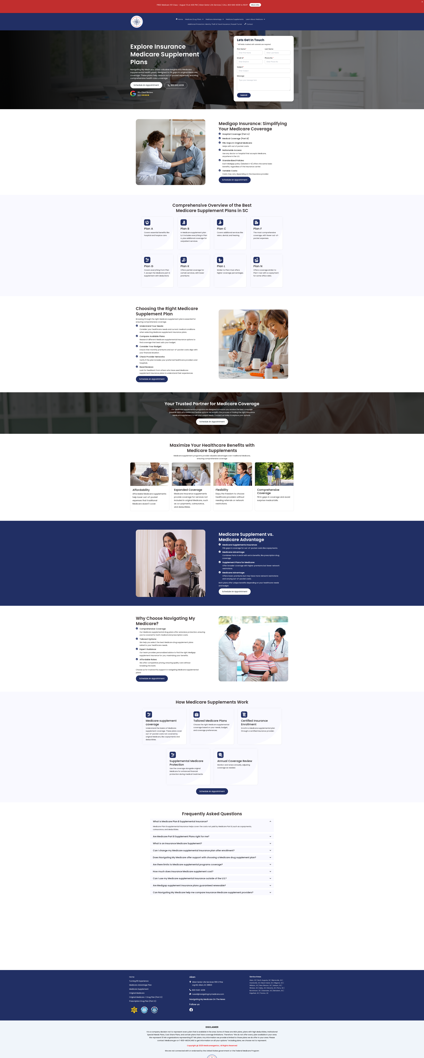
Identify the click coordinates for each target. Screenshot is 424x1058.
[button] (194, 19)
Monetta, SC (271, 988)
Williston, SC (254, 985)
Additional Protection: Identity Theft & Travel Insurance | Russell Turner (215, 24)
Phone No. (269, 58)
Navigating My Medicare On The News (207, 999)
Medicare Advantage (213, 19)
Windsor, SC (254, 988)
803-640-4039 (234, 5)
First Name (241, 49)
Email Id (240, 58)
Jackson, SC (277, 985)
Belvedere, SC (278, 990)
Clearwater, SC (267, 990)
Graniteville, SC (255, 983)
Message (240, 76)
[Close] (422, 2)
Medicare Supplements (235, 19)
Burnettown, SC (255, 990)
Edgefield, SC (254, 993)
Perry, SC (280, 988)
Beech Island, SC (267, 983)
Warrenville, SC (277, 980)
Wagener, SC (278, 983)
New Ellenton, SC (265, 985)
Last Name (269, 49)
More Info (255, 5)
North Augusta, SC (263, 980)
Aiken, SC (253, 980)
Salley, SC (262, 988)
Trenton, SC (264, 993)
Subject (240, 67)
